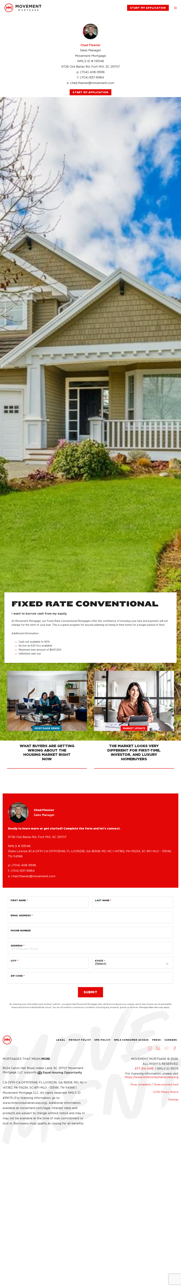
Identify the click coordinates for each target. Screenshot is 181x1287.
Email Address (21, 915)
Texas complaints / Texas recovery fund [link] (154, 1084)
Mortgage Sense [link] (47, 728)
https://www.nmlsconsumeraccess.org (151, 1077)
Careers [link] (170, 1040)
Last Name (102, 900)
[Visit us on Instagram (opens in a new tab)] (149, 1048)
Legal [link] (60, 1040)
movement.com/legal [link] (35, 1108)
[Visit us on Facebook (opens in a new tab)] (174, 1048)
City (13, 961)
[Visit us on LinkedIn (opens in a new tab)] (158, 1048)
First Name (18, 900)
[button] (175, 8)
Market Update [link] (134, 728)
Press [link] (156, 1040)
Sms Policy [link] (102, 1040)
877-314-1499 (144, 1068)
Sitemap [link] (173, 1099)
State (99, 961)
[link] (23, 8)
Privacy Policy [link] (80, 1040)
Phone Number (21, 930)
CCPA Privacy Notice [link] (165, 1092)
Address (16, 945)
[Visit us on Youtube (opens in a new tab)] (166, 1048)
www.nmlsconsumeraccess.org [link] (24, 1103)
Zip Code (17, 976)
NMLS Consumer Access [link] (131, 1040)
